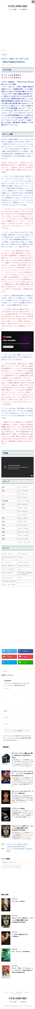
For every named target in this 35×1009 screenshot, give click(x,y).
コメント (6, 688)
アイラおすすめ (6, 866)
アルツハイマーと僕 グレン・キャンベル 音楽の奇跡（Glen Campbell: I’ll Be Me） (23, 828)
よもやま (26, 992)
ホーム (6, 992)
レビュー (5, 671)
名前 (5, 711)
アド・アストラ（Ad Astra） (21, 951)
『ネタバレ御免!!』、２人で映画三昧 (17, 1001)
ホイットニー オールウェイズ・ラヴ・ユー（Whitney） (23, 792)
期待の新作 (19, 992)
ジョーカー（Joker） (19, 901)
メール (6, 717)
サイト (6, 723)
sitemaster (10, 675)
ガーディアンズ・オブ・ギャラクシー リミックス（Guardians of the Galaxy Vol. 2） (22, 773)
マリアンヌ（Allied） (19, 808)
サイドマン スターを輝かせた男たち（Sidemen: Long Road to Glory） (23, 755)
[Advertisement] (17, 29)
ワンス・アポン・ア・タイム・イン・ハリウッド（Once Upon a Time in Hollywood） (22, 970)
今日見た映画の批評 (17, 6)
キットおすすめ (16, 866)
